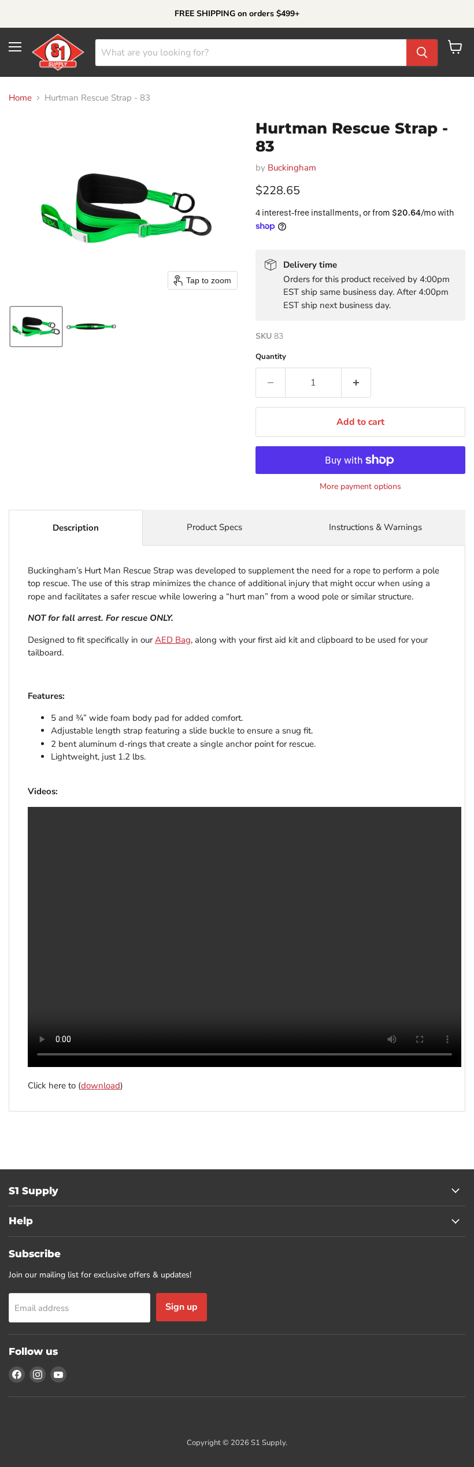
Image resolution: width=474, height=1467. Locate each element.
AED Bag (173, 640)
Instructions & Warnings (375, 527)
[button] (36, 326)
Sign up (181, 1307)
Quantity (270, 357)
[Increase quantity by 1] (356, 383)
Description (76, 528)
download (100, 1085)
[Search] (422, 52)
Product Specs (214, 527)
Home (20, 98)
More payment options (360, 486)
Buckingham (292, 167)
